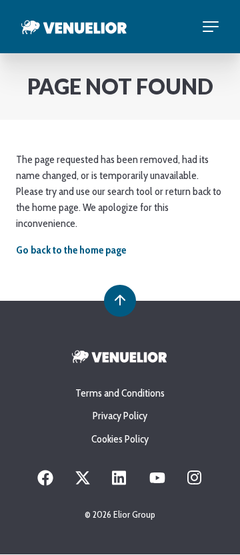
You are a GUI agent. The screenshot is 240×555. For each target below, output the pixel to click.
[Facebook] (45, 482)
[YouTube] (157, 482)
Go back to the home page (71, 250)
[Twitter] (83, 482)
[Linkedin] (120, 482)
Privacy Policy (120, 415)
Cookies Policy (120, 439)
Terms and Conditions (120, 393)
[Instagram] (195, 482)
